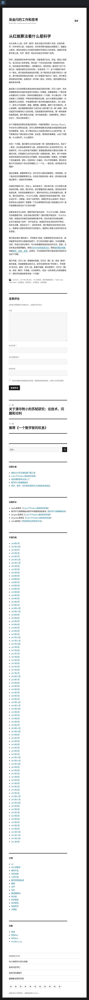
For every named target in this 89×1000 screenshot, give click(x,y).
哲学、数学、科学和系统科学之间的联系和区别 (30, 485)
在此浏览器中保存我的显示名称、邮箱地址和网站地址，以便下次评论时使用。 (38, 381)
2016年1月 (15, 699)
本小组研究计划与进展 (18, 961)
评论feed (14, 938)
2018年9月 (15, 614)
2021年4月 (15, 572)
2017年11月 (16, 640)
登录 (13, 932)
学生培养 (15, 874)
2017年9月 (15, 647)
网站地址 (12, 369)
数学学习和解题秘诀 (19, 482)
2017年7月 (15, 653)
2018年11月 (16, 611)
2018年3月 (15, 627)
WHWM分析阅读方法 (40, 247)
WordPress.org (16, 941)
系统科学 (15, 906)
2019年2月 (15, 602)
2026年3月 (15, 543)
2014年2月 (15, 751)
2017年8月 (15, 650)
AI (12, 864)
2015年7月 (15, 715)
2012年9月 (15, 806)
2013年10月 (16, 764)
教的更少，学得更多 (32, 282)
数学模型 (44, 282)
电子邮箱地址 (14, 357)
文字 (13, 886)
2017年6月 (15, 657)
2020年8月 (15, 579)
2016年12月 (16, 676)
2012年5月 (15, 819)
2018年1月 (15, 634)
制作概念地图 (59, 247)
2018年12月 (16, 608)
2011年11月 (16, 835)
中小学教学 (37, 280)
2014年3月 (15, 747)
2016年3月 (15, 692)
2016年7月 (15, 679)
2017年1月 (15, 673)
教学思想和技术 (48, 280)
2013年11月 (16, 760)
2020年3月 (15, 589)
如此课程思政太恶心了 (20, 479)
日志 (13, 890)
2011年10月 (16, 838)
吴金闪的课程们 (15, 973)
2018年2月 (15, 631)
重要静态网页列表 (16, 978)
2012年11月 (16, 799)
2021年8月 (15, 566)
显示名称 (13, 345)
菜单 (76, 20)
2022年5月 (15, 550)
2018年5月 (15, 621)
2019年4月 (15, 595)
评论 (10, 310)
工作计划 (15, 877)
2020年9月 (15, 576)
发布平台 (15, 870)
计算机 (14, 909)
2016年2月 (15, 696)
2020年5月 (15, 585)
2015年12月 (16, 702)
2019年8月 (15, 592)
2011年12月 (16, 832)
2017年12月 (16, 637)
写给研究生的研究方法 (31, 521)
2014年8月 (15, 734)
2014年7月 (15, 738)
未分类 (14, 896)
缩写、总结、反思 (20, 251)
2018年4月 (15, 624)
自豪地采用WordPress (32, 993)
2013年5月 (15, 780)
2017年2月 (15, 670)
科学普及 (15, 899)
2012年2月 (15, 828)
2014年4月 (15, 744)
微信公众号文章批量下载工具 (23, 473)
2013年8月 (15, 770)
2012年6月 (15, 815)
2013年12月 (16, 757)
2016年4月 (15, 689)
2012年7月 (15, 812)
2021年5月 (15, 569)
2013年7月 (15, 773)
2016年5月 (15, 686)
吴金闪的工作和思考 (23, 19)
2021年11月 (16, 563)
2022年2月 (15, 553)
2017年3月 (15, 666)
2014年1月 (15, 754)
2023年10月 (16, 546)
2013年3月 (15, 786)
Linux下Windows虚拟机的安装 (23, 476)
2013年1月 (15, 793)
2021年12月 (16, 559)
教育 (13, 883)
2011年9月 (15, 841)
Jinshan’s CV (14, 955)
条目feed (14, 935)
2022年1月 (15, 556)
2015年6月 (15, 718)
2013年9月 (15, 767)
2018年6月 (15, 618)
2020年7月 (15, 582)
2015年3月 (15, 725)
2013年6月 (15, 777)
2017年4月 (15, 663)
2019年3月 (15, 598)
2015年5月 (15, 721)
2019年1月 (15, 605)
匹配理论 (21, 282)
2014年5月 (15, 741)
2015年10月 (16, 709)
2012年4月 (15, 822)
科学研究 (15, 903)
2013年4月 (15, 783)
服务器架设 (16, 893)
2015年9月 (15, 712)
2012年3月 (15, 825)
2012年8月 (15, 809)
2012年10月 (16, 803)
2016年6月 (15, 683)
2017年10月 (16, 644)
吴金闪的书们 (14, 967)
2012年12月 (16, 796)
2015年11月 (16, 705)
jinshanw (15, 280)
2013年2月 (15, 790)
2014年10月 (16, 731)
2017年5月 (15, 660)
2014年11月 (16, 728)
